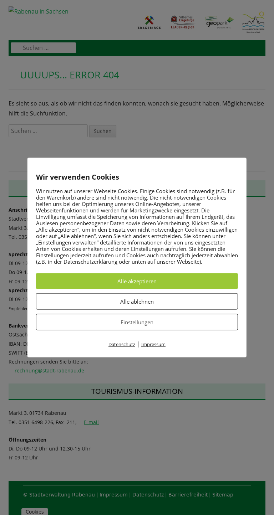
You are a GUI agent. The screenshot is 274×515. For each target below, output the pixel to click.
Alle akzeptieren (137, 280)
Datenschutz (121, 344)
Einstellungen (137, 321)
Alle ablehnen (137, 301)
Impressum (153, 344)
